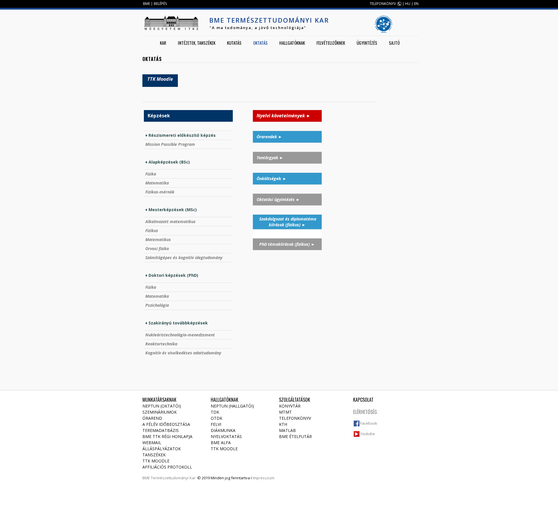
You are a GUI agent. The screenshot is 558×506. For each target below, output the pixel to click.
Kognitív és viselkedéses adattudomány (183, 353)
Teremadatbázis (160, 430)
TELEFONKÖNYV (383, 3)
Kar (163, 43)
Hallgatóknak (292, 43)
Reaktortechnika (161, 344)
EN (416, 3)
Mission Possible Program (170, 144)
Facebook (368, 423)
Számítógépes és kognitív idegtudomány (183, 257)
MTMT (285, 412)
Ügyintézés (367, 43)
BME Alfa (221, 442)
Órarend (152, 418)
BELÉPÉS (160, 3)
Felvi (216, 424)
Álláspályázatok (161, 448)
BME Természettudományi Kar (269, 20)
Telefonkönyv (295, 418)
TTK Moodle (155, 461)
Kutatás (234, 43)
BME (146, 3)
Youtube (367, 433)
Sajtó (394, 43)
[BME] (171, 22)
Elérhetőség (365, 411)
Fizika (150, 174)
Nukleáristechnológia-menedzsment (180, 335)
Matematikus (158, 239)
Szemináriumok (159, 412)
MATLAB (287, 430)
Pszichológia (157, 305)
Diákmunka (223, 430)
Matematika (157, 183)
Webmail (151, 442)
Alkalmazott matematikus (170, 221)
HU (407, 3)
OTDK (216, 418)
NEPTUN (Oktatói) (161, 406)
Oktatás (260, 43)
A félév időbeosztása (166, 424)
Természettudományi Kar (173, 477)
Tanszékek (154, 454)
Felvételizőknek (330, 43)
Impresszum (263, 477)
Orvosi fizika (157, 248)
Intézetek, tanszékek (196, 43)
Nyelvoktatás (226, 436)
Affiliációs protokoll (167, 467)
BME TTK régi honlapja (167, 436)
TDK (215, 412)
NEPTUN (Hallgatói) (232, 406)
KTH (283, 424)
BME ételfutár (295, 436)
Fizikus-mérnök (159, 192)
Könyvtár (290, 406)
